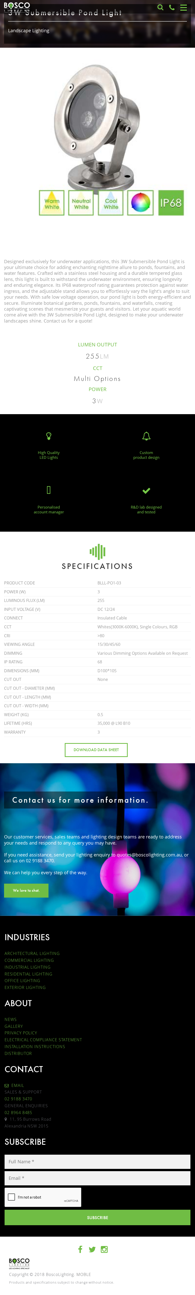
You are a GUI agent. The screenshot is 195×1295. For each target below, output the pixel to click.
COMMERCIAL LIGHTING (29, 960)
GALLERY (14, 1026)
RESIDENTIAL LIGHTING (29, 974)
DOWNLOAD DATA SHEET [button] (96, 749)
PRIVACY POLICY (21, 1033)
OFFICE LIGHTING (22, 980)
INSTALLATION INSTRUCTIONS (35, 1046)
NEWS (11, 1019)
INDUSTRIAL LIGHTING (28, 967)
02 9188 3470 (18, 1099)
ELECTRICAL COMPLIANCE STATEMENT (43, 1039)
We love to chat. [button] (26, 890)
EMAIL (17, 1085)
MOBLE (83, 1274)
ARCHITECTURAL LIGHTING (32, 953)
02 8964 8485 (18, 1112)
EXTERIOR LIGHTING (25, 987)
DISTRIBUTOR (18, 1053)
